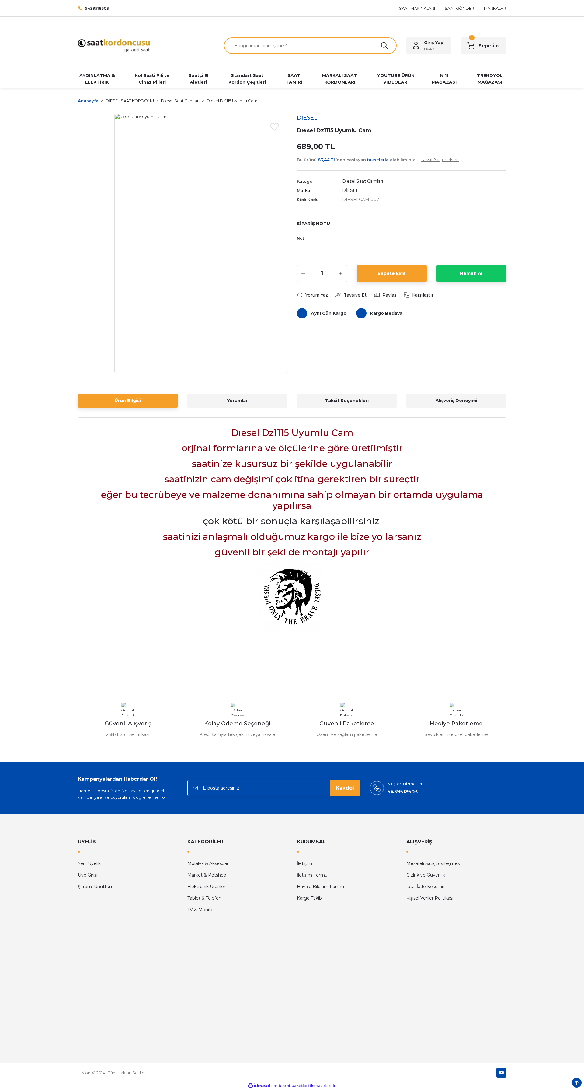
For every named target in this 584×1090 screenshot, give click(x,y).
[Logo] (114, 45)
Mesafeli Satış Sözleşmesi (433, 863)
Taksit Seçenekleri (347, 400)
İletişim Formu (312, 875)
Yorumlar (237, 400)
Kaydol (345, 788)
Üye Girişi (87, 875)
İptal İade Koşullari (425, 886)
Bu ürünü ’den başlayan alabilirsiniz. (378, 159)
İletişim (304, 863)
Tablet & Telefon (204, 898)
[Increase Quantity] (341, 273)
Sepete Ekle (391, 273)
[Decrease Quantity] (303, 273)
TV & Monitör (201, 909)
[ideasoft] (260, 1085)
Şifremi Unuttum (96, 886)
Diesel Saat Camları (362, 181)
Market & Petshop (206, 875)
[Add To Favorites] (274, 126)
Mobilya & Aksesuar (207, 863)
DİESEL (350, 190)
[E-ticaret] (291, 1085)
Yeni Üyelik (89, 863)
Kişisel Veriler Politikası (429, 898)
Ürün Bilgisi (128, 400)
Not (300, 238)
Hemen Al (471, 273)
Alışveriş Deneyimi (456, 400)
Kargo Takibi (310, 898)
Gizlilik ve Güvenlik (425, 875)
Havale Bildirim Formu (320, 886)
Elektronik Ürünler (206, 886)
